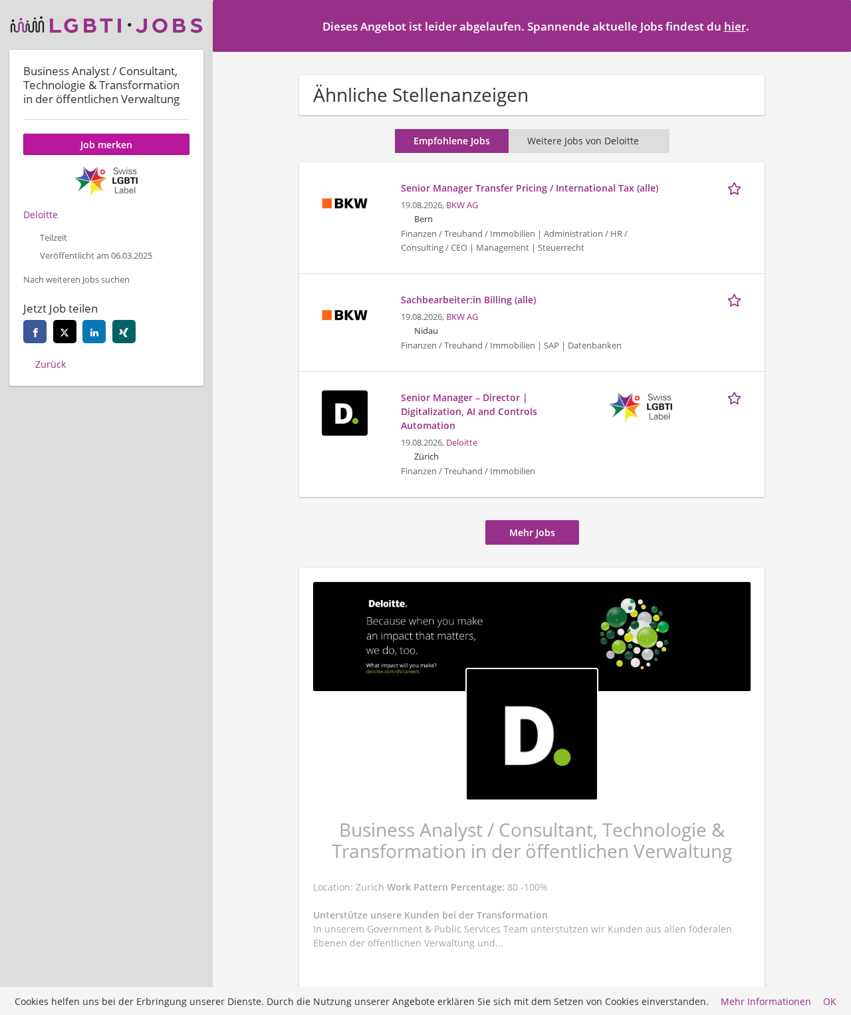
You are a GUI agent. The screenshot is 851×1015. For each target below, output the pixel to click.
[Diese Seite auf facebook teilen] (35, 331)
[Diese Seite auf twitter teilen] (64, 331)
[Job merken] (736, 187)
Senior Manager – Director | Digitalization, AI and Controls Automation (469, 411)
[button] (830, 25)
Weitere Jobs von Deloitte (583, 140)
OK (829, 1001)
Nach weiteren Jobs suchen (76, 279)
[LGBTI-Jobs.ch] (106, 25)
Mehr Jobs (532, 532)
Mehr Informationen (766, 1001)
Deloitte (461, 442)
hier (735, 26)
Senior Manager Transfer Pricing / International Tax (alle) (529, 188)
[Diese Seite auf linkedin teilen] (94, 331)
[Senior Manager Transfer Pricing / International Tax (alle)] (344, 202)
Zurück (50, 364)
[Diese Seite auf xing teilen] (124, 331)
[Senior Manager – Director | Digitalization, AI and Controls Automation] (344, 411)
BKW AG (462, 205)
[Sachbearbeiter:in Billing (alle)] (344, 313)
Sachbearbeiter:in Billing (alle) (468, 299)
